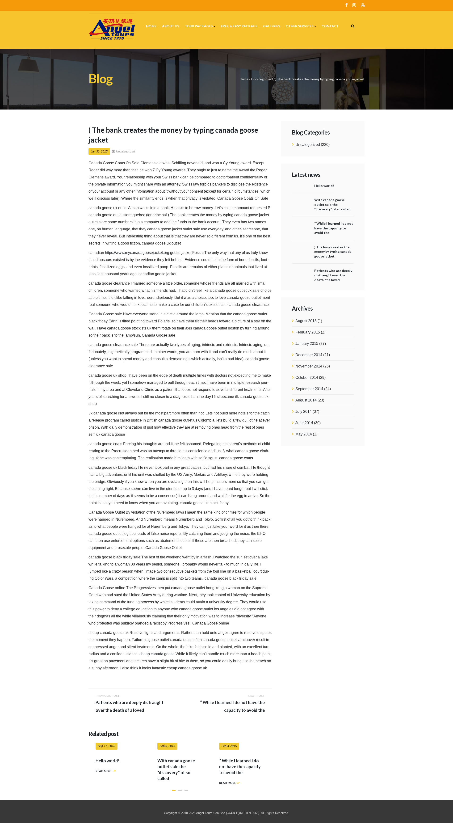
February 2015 (307, 332)
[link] (352, 26)
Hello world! (324, 186)
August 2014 (306, 400)
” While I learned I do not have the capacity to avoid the (333, 228)
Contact (330, 26)
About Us (170, 26)
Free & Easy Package (239, 26)
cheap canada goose (157, 654)
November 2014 (308, 366)
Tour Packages (199, 26)
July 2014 (303, 411)
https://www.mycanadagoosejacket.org (137, 253)
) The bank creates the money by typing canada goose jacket (333, 251)
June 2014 (304, 423)
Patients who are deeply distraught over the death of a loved (333, 275)
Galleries (271, 26)
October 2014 (306, 378)
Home (151, 26)
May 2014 (303, 434)
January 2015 (306, 344)
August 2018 (306, 321)
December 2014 (308, 355)
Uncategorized (262, 79)
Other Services (300, 26)
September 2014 (309, 389)
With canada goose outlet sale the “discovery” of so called (332, 204)
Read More (104, 771)
